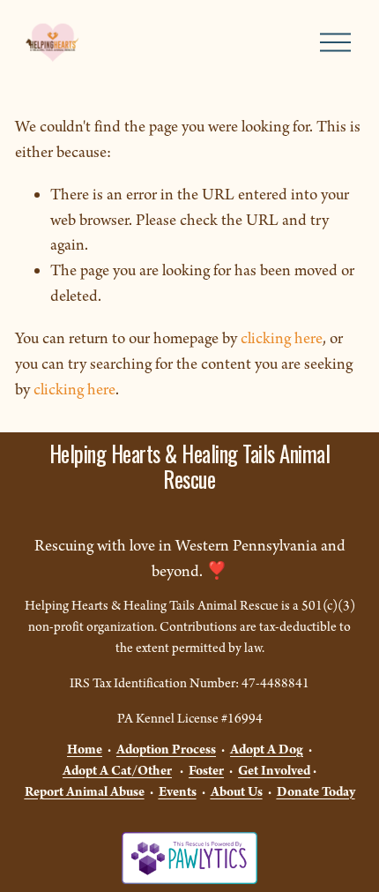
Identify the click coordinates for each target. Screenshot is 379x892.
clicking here (282, 338)
